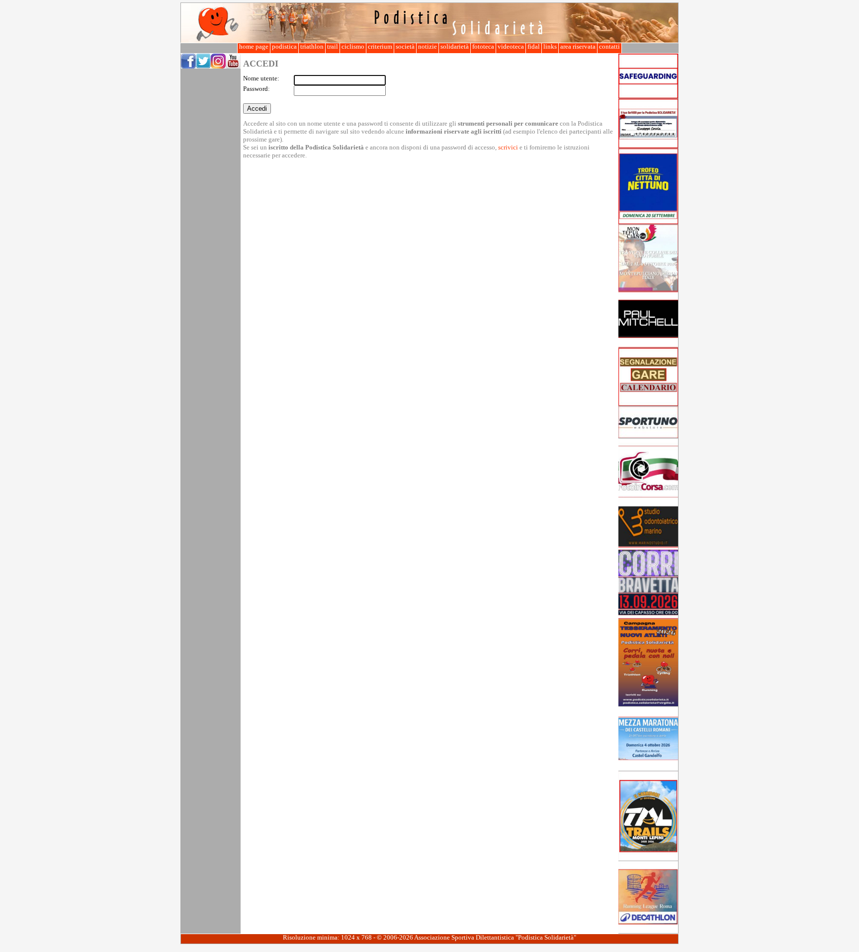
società (405, 46)
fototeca (483, 46)
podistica (284, 46)
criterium (380, 46)
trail (333, 46)
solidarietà (454, 46)
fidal (533, 46)
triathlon (312, 46)
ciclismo (353, 46)
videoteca (510, 46)
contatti (609, 46)
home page (254, 46)
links (550, 46)
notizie (427, 46)
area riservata (578, 46)
